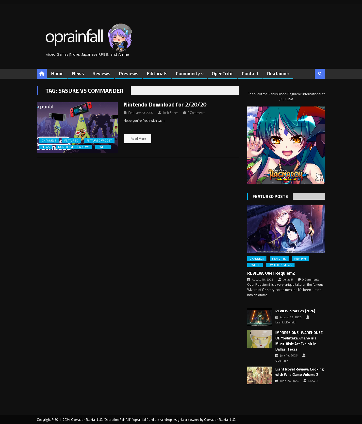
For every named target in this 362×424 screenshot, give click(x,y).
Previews (128, 73)
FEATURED (71, 140)
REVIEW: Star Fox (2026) (295, 311)
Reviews (101, 73)
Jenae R (288, 279)
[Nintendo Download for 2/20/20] (77, 127)
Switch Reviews (280, 265)
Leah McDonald (285, 322)
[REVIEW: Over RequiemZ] (286, 229)
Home (57, 73)
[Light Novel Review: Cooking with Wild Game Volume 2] (259, 375)
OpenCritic (222, 73)
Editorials (157, 73)
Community (188, 73)
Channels (49, 140)
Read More (138, 138)
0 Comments (196, 112)
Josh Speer (170, 112)
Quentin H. (282, 360)
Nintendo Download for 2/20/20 (165, 104)
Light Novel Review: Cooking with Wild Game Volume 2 (299, 372)
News (78, 73)
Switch (103, 147)
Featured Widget (99, 140)
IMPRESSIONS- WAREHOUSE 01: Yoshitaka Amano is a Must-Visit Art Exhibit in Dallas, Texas (299, 341)
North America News (74, 147)
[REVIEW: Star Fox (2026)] (259, 317)
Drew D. (313, 381)
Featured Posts (270, 196)
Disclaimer (278, 73)
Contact (250, 73)
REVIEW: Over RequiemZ (271, 273)
